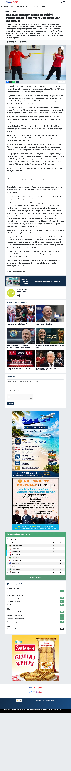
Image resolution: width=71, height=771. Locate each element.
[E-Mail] (18, 295)
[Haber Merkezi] (11, 293)
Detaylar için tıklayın (35, 577)
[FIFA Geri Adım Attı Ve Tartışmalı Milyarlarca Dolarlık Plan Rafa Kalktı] (21, 336)
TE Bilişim (39, 706)
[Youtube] (40, 692)
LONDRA (35, 7)
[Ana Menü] (64, 2)
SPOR (28, 7)
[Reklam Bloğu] (35, 444)
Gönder (10, 403)
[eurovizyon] (11, 2)
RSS (20, 700)
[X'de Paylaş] (10, 82)
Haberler (8, 11)
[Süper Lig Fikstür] (63, 584)
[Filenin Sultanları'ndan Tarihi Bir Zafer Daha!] (21, 358)
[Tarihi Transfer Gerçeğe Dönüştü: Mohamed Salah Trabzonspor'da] (21, 313)
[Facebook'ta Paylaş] (7, 82)
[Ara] (61, 2)
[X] (34, 692)
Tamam (7, 712)
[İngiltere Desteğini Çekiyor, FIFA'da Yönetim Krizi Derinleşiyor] (50, 313)
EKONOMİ (20, 7)
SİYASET (12, 7)
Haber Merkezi (22, 291)
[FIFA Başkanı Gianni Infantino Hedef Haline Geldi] (50, 336)
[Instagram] (37, 692)
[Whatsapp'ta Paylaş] (13, 82)
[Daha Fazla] (17, 82)
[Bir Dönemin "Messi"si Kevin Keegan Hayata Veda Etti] (50, 358)
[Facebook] (30, 692)
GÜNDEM (4, 7)
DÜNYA (42, 7)
